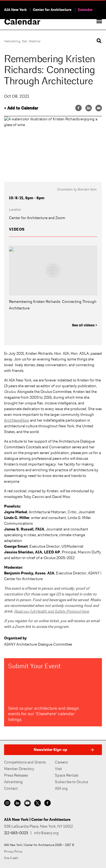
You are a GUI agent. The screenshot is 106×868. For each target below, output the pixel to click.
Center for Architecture (52, 9)
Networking (12, 41)
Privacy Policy (13, 851)
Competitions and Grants (25, 762)
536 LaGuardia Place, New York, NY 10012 (38, 826)
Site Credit (11, 858)
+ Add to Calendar (21, 108)
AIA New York (15, 9)
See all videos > (84, 325)
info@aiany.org (46, 832)
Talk (24, 41)
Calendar (85, 9)
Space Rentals (66, 775)
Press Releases (16, 775)
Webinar (34, 41)
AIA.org (61, 788)
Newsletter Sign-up (50, 749)
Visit (58, 768)
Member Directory (19, 768)
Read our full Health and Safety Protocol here (51, 611)
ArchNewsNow (16, 420)
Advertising (13, 781)
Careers (61, 762)
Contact (11, 788)
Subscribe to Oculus (71, 781)
